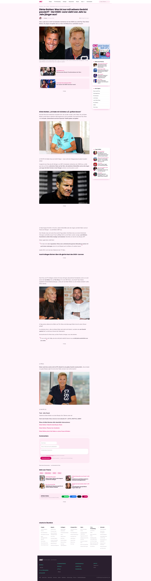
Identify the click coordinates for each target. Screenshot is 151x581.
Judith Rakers (73, 538)
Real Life (41, 567)
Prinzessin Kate (53, 531)
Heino (62, 534)
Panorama (78, 569)
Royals (77, 1)
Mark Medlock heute (44, 545)
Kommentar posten (46, 458)
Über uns (74, 577)
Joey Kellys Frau (73, 536)
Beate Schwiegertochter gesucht (44, 538)
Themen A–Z (96, 565)
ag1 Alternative (103, 548)
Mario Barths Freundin (45, 534)
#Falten (59, 473)
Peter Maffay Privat (44, 543)
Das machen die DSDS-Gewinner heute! (66, 84)
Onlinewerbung (69, 577)
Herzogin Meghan (54, 538)
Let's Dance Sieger (93, 541)
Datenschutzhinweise (50, 455)
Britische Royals (54, 543)
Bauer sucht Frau (96, 91)
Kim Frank (72, 544)
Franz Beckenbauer (74, 532)
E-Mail (86, 496)
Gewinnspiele (89, 1)
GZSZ (94, 104)
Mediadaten (64, 577)
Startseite (41, 6)
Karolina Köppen (64, 540)
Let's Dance (95, 98)
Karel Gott (62, 538)
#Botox (41, 473)
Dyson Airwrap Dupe (84, 544)
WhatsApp (66, 496)
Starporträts (71, 1)
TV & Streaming (57, 1)
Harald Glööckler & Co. (60, 70)
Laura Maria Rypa (96, 100)
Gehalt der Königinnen (55, 545)
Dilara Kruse (73, 542)
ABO (40, 577)
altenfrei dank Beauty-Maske (54, 425)
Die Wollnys (95, 102)
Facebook (74, 496)
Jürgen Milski (73, 540)
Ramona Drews (63, 542)
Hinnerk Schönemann (74, 534)
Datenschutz (50, 577)
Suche (95, 567)
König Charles (53, 529)
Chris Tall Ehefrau (44, 532)
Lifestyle (102, 527)
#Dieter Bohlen (48, 473)
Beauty (48, 6)
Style (82, 1)
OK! (40, 1)
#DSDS (54, 473)
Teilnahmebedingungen (81, 577)
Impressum (55, 577)
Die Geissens (96, 95)
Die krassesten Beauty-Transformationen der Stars (68, 72)
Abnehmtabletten (103, 534)
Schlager (64, 1)
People (50, 1)
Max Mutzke (43, 541)
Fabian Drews (63, 536)
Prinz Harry (95, 107)
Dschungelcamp (96, 93)
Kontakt (59, 577)
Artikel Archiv (44, 577)
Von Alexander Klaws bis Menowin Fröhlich (63, 82)
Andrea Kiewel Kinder (64, 532)
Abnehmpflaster (103, 529)
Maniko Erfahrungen (84, 546)
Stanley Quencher (103, 546)
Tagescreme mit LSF (84, 536)
